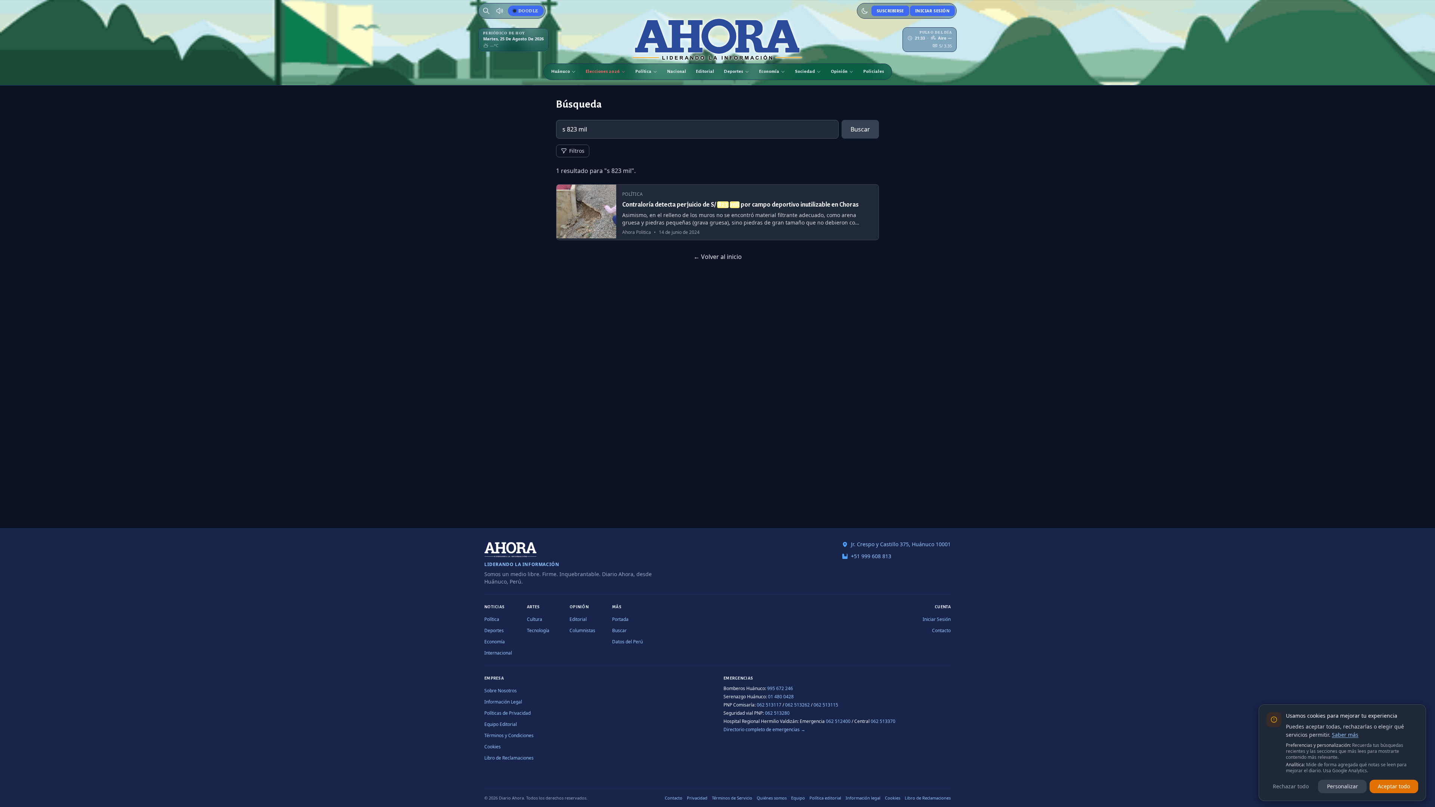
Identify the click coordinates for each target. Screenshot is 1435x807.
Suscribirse (890, 10)
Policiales (873, 71)
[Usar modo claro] (865, 11)
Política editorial (825, 798)
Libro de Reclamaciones (509, 758)
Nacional (676, 71)
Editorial (705, 71)
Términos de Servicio (732, 798)
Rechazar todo (1291, 786)
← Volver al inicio (718, 257)
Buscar (860, 129)
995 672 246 (780, 688)
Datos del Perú (627, 642)
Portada (620, 619)
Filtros (576, 150)
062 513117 (769, 705)
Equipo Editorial (500, 724)
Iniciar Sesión (932, 10)
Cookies (492, 746)
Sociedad (805, 71)
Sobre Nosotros (500, 690)
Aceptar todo (1394, 786)
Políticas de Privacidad (507, 713)
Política (643, 71)
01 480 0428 (781, 696)
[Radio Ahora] (500, 11)
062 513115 (826, 705)
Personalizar (1342, 786)
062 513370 (883, 721)
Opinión (839, 71)
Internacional (498, 653)
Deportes (733, 71)
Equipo (798, 798)
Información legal (863, 798)
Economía (769, 71)
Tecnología (538, 630)
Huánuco (560, 71)
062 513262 (797, 705)
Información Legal (503, 702)
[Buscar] (486, 11)
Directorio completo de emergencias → (764, 729)
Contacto (941, 630)
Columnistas (582, 630)
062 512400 (838, 721)
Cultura (534, 619)
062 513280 (777, 713)
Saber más (1345, 734)
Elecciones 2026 (603, 71)
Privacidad (697, 798)
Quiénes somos (772, 798)
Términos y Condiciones (509, 735)
